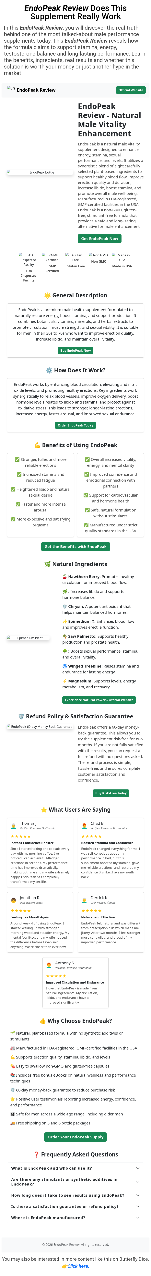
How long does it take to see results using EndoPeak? (67, 1195)
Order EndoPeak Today (75, 425)
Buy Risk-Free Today (111, 793)
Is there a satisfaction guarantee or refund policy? (65, 1206)
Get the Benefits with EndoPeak (76, 546)
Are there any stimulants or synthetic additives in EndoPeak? (64, 1182)
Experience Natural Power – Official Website (99, 700)
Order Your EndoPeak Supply (75, 1137)
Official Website (131, 90)
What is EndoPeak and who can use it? (51, 1168)
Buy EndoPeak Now (75, 350)
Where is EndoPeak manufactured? (48, 1217)
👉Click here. (75, 1266)
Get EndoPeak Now (99, 238)
